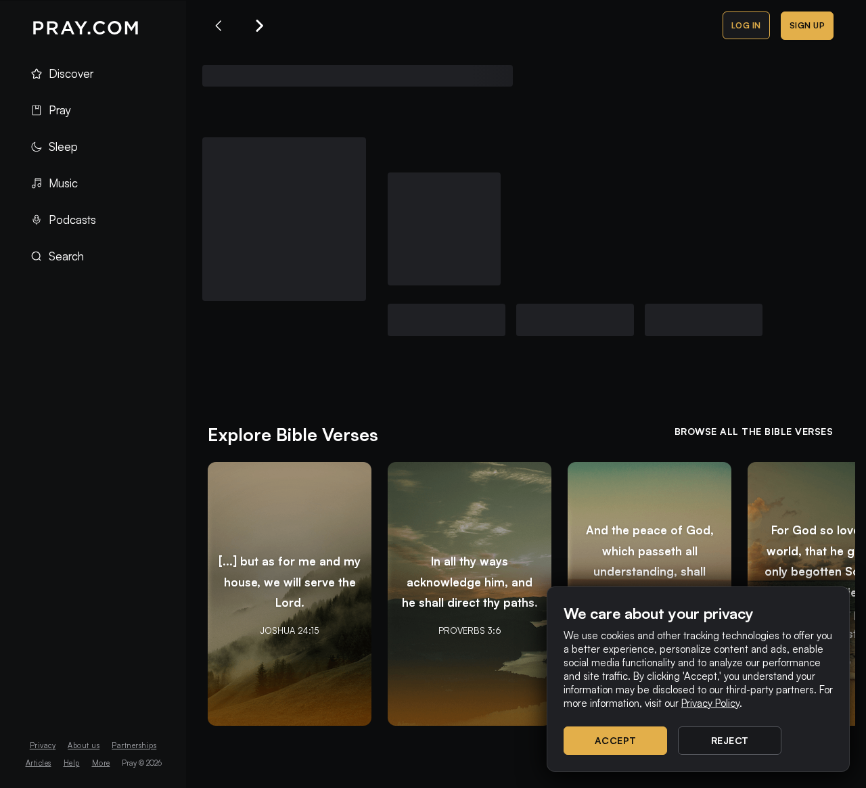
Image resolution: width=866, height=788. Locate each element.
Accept (616, 740)
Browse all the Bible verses (754, 431)
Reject (730, 740)
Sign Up (807, 25)
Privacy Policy (710, 703)
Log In (746, 25)
